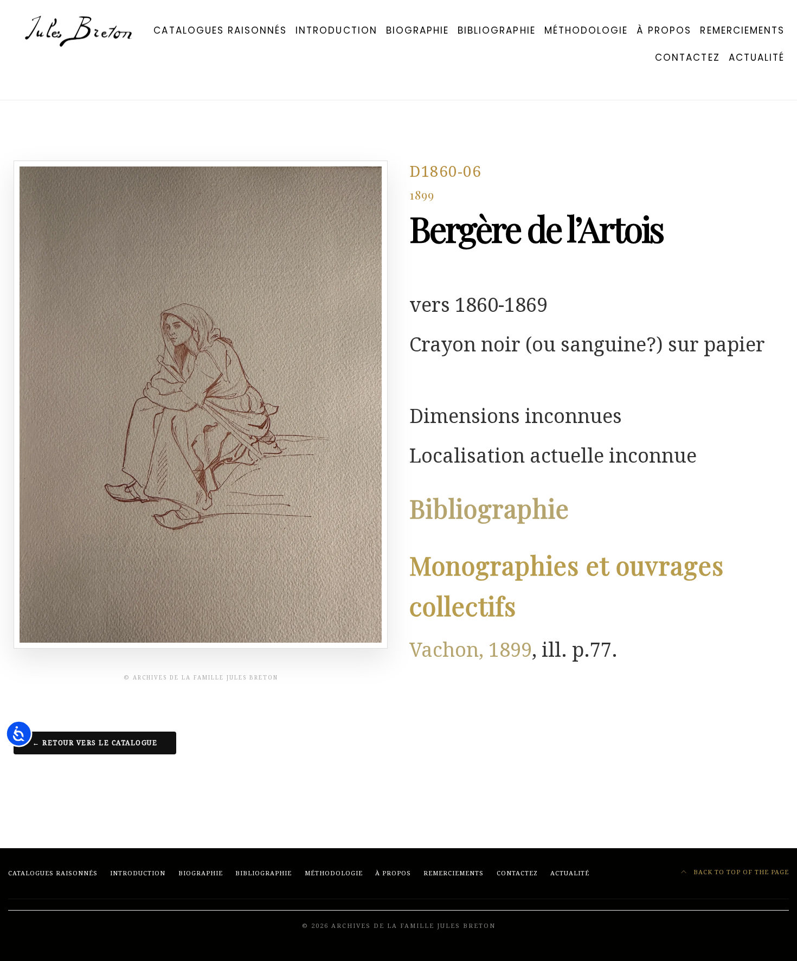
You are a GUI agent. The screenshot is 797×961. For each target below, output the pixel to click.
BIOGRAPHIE (417, 30)
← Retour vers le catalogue (95, 743)
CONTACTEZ (687, 57)
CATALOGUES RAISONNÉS (220, 30)
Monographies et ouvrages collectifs (566, 585)
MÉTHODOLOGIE (586, 30)
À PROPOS (664, 30)
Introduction (336, 30)
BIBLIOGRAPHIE (497, 30)
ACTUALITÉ (757, 57)
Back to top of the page (740, 872)
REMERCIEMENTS (742, 30)
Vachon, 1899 (470, 650)
